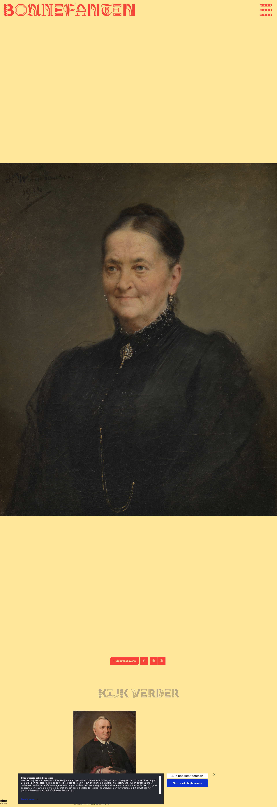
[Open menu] (271, 10)
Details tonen (27, 799)
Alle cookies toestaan (187, 776)
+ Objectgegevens (124, 660)
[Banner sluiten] (214, 774)
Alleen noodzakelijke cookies (187, 783)
